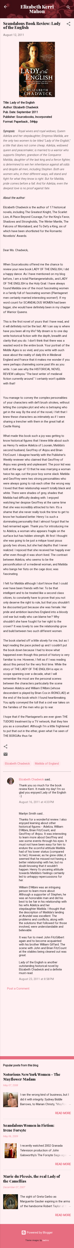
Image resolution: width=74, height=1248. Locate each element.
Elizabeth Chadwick (17, 763)
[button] (68, 24)
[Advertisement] (37, 1022)
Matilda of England (47, 763)
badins (45, 1240)
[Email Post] (5, 755)
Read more (63, 1113)
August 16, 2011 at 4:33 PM (36, 802)
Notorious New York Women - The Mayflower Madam (31, 1077)
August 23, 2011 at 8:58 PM (36, 979)
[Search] (68, 8)
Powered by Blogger (39, 1232)
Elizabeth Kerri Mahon (37, 9)
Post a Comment (18, 988)
